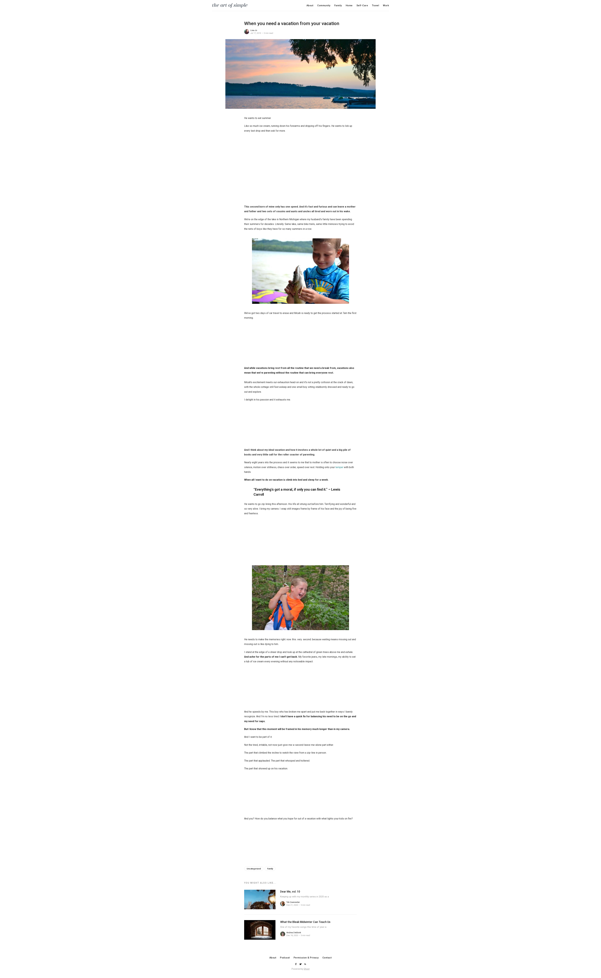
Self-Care (362, 5)
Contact (327, 958)
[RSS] (305, 964)
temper (339, 467)
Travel (375, 5)
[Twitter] (300, 964)
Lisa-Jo (253, 30)
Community (323, 5)
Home (349, 5)
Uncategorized (254, 869)
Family (338, 5)
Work (386, 5)
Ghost (307, 969)
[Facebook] (296, 964)
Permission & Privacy (306, 958)
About (309, 5)
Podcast (285, 958)
